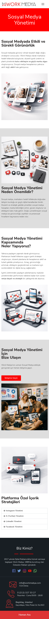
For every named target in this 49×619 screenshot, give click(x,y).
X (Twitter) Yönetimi (15, 516)
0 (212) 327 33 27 (26, 592)
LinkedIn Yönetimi (14, 521)
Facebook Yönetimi (14, 526)
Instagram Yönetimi (14, 510)
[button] (24, 510)
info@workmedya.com (30, 583)
